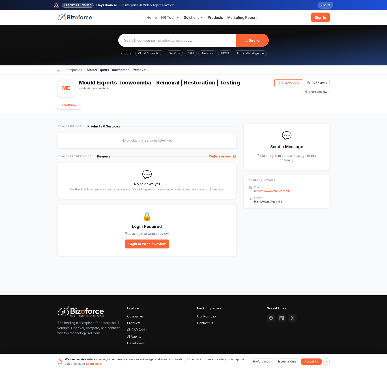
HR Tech (168, 17)
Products (215, 17)
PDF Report (319, 82)
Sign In (320, 17)
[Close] (326, 361)
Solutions (191, 17)
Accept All (311, 361)
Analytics (207, 53)
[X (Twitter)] (292, 318)
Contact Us (205, 323)
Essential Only (286, 361)
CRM (190, 53)
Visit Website (290, 82)
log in (273, 156)
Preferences (261, 361)
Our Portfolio (206, 316)
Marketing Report (242, 17)
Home (152, 17)
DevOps (174, 53)
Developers (136, 343)
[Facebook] (271, 318)
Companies (73, 70)
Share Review (318, 91)
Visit (323, 5)
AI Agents (134, 336)
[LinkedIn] (282, 318)
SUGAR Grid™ (137, 330)
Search (255, 40)
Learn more (94, 363)
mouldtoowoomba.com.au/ (272, 191)
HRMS (225, 53)
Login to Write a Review (147, 244)
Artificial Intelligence (250, 53)
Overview (69, 105)
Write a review (220, 156)
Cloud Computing (149, 53)
